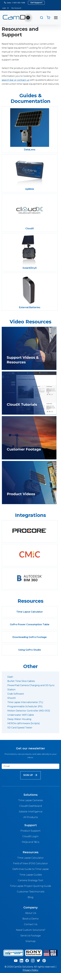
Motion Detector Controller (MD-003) (28, 710)
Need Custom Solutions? (30, 930)
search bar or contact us (15, 80)
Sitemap (31, 941)
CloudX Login (30, 836)
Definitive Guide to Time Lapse (30, 869)
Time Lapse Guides (30, 874)
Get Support (36, 3)
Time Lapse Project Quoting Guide (30, 886)
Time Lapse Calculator (30, 857)
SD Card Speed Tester (19, 727)
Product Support (30, 830)
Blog (30, 897)
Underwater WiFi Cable (20, 715)
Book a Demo (30, 918)
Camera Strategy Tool (30, 880)
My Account (16, 8)
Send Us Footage (30, 935)
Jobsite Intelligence (30, 811)
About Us (30, 913)
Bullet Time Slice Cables (21, 681)
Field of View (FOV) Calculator (30, 863)
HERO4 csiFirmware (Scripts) (23, 723)
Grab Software (15, 693)
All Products (30, 817)
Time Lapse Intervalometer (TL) (25, 702)
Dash (10, 677)
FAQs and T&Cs (30, 842)
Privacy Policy (30, 970)
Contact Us (30, 924)
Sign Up (28, 775)
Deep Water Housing (19, 719)
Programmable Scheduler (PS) (25, 706)
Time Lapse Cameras (30, 800)
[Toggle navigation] (55, 17)
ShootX (11, 698)
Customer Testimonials (30, 891)
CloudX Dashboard (30, 806)
